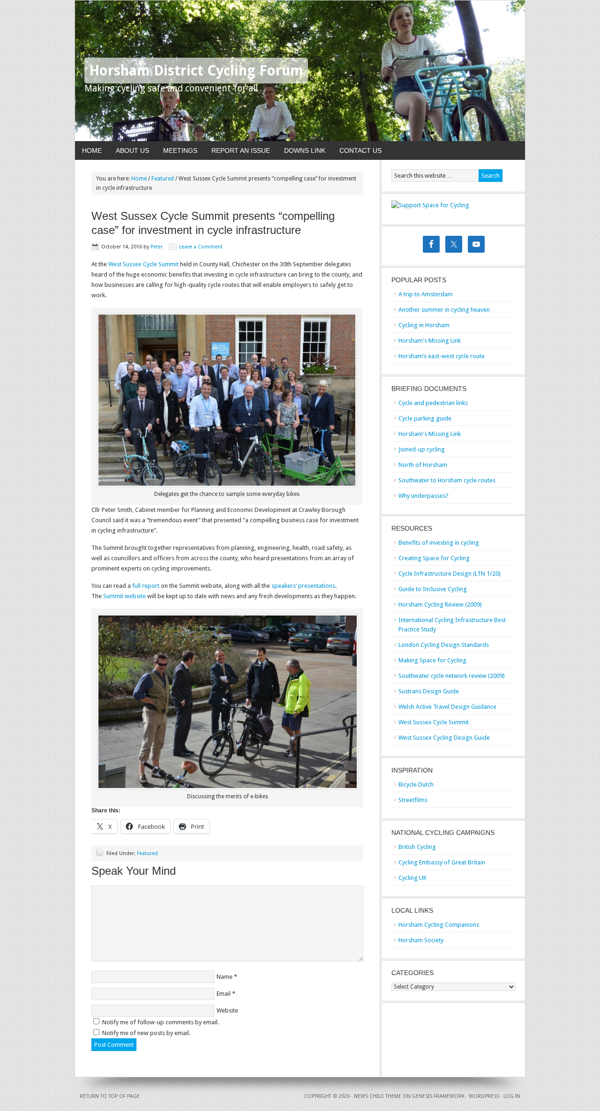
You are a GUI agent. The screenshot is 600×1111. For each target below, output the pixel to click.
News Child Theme (377, 1096)
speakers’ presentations (303, 585)
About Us (132, 150)
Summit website (124, 596)
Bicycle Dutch (416, 784)
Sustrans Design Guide (428, 691)
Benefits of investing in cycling (438, 542)
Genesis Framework (438, 1096)
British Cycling (417, 846)
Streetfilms (413, 799)
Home (92, 150)
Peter (156, 247)
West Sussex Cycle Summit (143, 264)
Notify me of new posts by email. (146, 1032)
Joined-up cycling (421, 449)
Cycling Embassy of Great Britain (441, 862)
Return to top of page (110, 1096)
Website (227, 1010)
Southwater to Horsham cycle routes (446, 480)
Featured (147, 853)
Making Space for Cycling (432, 660)
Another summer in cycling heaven (444, 309)
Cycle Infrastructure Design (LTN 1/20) (449, 573)
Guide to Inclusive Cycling (432, 589)
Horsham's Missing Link (429, 340)
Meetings (180, 150)
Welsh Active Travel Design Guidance (447, 706)
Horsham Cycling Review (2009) (440, 604)
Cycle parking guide (424, 418)
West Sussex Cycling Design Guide (444, 737)
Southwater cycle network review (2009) (451, 675)
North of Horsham (422, 464)
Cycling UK (412, 877)
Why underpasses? (423, 495)
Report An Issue (240, 150)
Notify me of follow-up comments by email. (160, 1022)
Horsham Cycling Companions (438, 924)
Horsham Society (420, 940)
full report (145, 585)
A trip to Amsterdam (425, 294)
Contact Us (360, 150)
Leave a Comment (201, 247)
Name (224, 976)
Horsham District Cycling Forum (196, 70)
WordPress (484, 1096)
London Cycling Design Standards (443, 644)
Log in (511, 1096)
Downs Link (304, 150)
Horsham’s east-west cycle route (441, 356)
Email (224, 993)
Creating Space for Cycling (434, 558)
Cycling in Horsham (424, 325)
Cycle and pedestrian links (433, 402)
